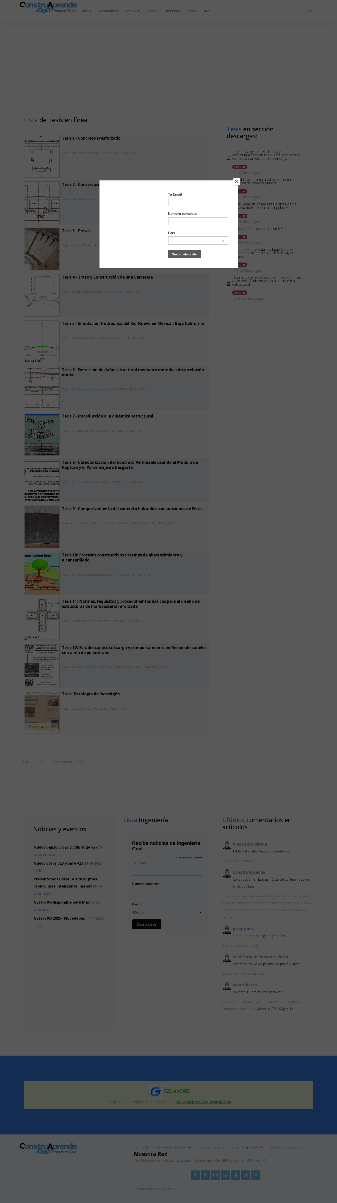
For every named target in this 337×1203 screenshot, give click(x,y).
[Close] (236, 181)
